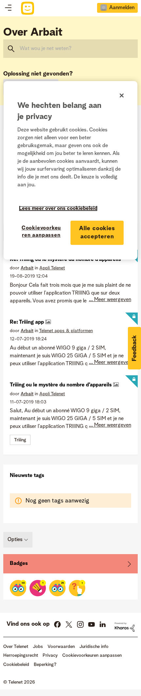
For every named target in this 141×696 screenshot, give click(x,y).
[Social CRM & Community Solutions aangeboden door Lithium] (124, 627)
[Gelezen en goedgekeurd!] (18, 588)
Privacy (50, 655)
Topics (8, 8)
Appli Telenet (52, 268)
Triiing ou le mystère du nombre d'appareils (61, 385)
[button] (134, 348)
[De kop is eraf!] (38, 588)
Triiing (20, 440)
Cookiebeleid (16, 664)
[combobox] (70, 49)
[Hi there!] (57, 588)
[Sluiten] (121, 95)
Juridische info (94, 646)
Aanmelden (121, 7)
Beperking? (45, 664)
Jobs (38, 646)
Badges (19, 563)
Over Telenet (15, 646)
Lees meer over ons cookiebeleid (58, 208)
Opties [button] (15, 539)
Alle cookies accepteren (97, 233)
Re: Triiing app (27, 322)
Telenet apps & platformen (66, 331)
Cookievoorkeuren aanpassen (41, 232)
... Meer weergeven (110, 299)
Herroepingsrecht (20, 655)
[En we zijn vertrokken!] (77, 588)
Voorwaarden (61, 646)
